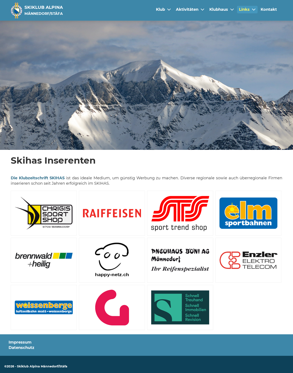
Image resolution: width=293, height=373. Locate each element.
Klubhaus (218, 9)
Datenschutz (21, 347)
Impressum (20, 342)
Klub (160, 9)
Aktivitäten (187, 9)
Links (244, 9)
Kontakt (269, 9)
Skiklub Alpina (43, 10)
